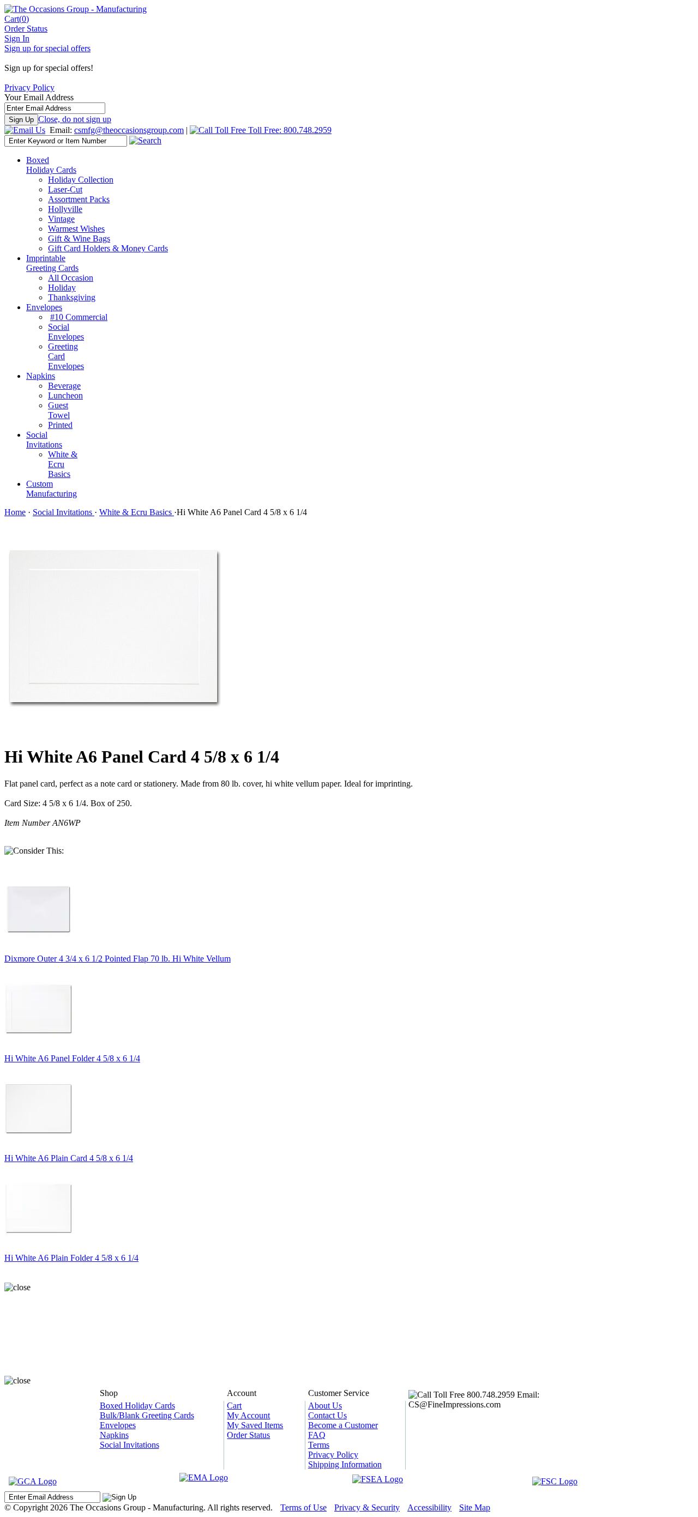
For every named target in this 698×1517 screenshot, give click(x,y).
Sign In (16, 38)
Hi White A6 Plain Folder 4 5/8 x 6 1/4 (71, 1257)
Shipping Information (345, 1464)
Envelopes (44, 307)
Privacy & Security (367, 1507)
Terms (318, 1444)
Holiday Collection (80, 179)
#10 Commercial (78, 317)
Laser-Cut (65, 189)
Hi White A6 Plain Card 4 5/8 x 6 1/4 (68, 1158)
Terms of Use (303, 1507)
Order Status (25, 28)
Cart (16, 18)
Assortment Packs (79, 199)
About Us (325, 1405)
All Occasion (70, 277)
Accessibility (429, 1507)
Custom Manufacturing (51, 488)
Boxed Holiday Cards (51, 164)
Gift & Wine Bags (79, 238)
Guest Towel (59, 410)
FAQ (317, 1435)
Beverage (64, 385)
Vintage (61, 218)
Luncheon (65, 395)
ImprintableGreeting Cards (52, 263)
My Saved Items (255, 1425)
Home (15, 512)
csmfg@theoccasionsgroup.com (129, 130)
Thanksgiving (71, 297)
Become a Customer (343, 1425)
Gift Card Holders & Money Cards (108, 248)
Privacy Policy (29, 87)
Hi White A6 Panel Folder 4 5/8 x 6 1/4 (72, 1058)
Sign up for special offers (47, 48)
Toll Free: (289, 130)
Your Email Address (39, 97)
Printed (60, 425)
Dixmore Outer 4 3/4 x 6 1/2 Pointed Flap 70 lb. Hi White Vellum (117, 958)
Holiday (62, 287)
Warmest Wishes (76, 228)
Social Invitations (44, 439)
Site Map (474, 1507)
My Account (248, 1415)
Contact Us (327, 1415)
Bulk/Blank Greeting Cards (147, 1415)
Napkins (40, 375)
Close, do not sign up (74, 119)
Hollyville (65, 209)
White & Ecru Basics (62, 464)
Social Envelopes (66, 331)
